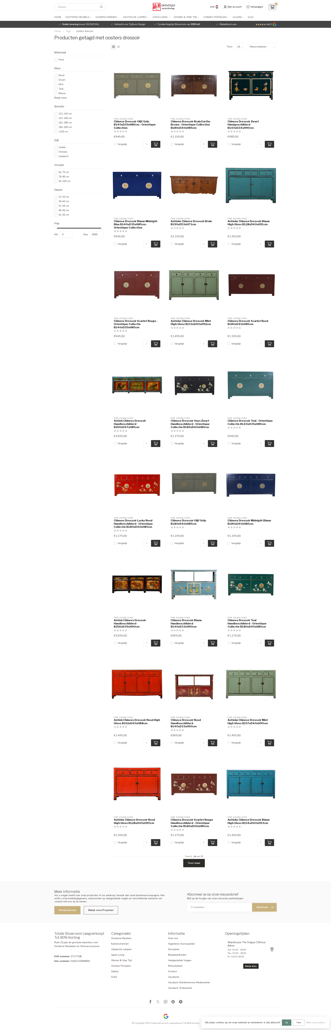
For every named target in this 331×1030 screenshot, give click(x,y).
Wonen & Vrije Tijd (185, 17)
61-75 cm (64, 172)
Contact (172, 971)
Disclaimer (173, 949)
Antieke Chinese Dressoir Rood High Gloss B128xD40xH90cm (134, 821)
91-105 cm (64, 181)
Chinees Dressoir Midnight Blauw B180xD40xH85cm (249, 522)
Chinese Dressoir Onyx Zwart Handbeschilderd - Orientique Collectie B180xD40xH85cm (190, 424)
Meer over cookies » (316, 1022)
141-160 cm (65, 118)
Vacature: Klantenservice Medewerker (189, 982)
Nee (299, 1022)
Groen (62, 80)
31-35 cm (64, 197)
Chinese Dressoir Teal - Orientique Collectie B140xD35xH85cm (250, 422)
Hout (61, 59)
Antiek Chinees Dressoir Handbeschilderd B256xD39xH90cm (130, 623)
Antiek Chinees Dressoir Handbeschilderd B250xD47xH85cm (130, 424)
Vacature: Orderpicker (180, 988)
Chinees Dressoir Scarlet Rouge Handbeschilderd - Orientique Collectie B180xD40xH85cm (192, 823)
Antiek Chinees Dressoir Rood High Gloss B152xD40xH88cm (137, 721)
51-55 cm (64, 214)
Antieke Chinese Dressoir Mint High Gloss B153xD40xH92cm (191, 322)
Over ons (173, 938)
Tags (68, 31)
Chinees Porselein (215, 17)
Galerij (237, 17)
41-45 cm (64, 206)
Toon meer (194, 863)
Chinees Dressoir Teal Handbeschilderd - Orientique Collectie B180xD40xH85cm (247, 623)
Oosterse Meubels (77, 17)
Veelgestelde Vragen (179, 960)
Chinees (63, 151)
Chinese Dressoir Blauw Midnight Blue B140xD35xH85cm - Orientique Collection (135, 224)
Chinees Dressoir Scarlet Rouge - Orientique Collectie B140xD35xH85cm (136, 324)
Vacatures (173, 977)
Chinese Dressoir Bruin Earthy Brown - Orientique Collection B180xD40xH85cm (190, 124)
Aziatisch (63, 156)
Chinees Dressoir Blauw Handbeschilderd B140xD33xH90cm (186, 623)
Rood (61, 75)
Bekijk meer (60, 97)
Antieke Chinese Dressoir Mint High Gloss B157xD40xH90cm (248, 721)
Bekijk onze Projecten (101, 910)
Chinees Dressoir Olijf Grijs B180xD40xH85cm (188, 522)
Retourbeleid (175, 966)
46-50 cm (64, 210)
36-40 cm (64, 201)
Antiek (62, 147)
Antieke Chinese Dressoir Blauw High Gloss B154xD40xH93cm (249, 821)
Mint (61, 84)
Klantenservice (67, 910)
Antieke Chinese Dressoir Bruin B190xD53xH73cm (191, 223)
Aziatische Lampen (134, 17)
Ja (286, 1022)
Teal (61, 89)
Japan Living (160, 17)
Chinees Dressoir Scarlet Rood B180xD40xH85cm (248, 322)
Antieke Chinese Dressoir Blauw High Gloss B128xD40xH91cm (249, 223)
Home (57, 17)
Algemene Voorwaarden (181, 943)
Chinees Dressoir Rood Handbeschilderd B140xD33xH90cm (186, 723)
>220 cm (63, 131)
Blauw (62, 93)
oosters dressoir (84, 31)
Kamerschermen (106, 17)
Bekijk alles (251, 966)
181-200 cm (65, 127)
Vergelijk (122, 144)
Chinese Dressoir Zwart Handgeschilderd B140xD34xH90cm (243, 124)
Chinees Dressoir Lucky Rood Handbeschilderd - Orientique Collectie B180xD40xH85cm (133, 523)
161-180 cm (65, 122)
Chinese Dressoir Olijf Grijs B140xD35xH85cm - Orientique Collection (135, 124)
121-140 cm (65, 113)
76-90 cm (64, 176)
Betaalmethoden (177, 954)
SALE (251, 17)
